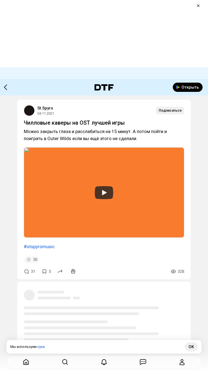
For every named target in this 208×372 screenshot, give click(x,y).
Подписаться (170, 110)
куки (41, 347)
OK (191, 346)
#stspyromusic (39, 246)
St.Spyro (45, 108)
